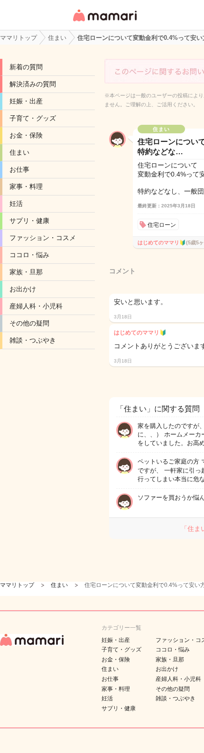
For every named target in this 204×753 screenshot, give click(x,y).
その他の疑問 (29, 323)
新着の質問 (26, 67)
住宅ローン (162, 225)
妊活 (16, 203)
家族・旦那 (26, 272)
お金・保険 (26, 135)
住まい (19, 152)
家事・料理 (26, 186)
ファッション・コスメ (42, 238)
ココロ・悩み (29, 255)
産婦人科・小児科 (36, 306)
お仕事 (19, 169)
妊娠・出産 (26, 101)
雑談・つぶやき (32, 340)
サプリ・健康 (29, 220)
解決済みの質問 (32, 84)
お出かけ (22, 289)
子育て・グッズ (32, 118)
